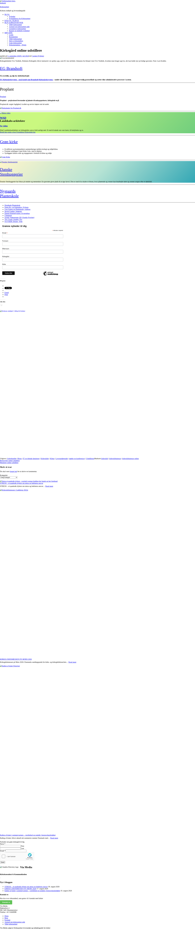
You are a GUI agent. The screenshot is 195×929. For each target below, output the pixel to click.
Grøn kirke (9, 141)
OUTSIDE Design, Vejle (13, 221)
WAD (3, 117)
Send (2, 862)
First (22, 846)
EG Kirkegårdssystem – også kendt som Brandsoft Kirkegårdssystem (26, 80)
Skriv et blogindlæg (16, 41)
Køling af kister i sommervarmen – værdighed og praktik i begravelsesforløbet (28, 835)
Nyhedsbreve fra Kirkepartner (19, 19)
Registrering (13, 37)
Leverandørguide (62, 459)
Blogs (19, 459)
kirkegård (104, 459)
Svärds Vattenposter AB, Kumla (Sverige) (19, 217)
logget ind (13, 471)
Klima (52, 459)
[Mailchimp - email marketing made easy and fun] (50, 275)
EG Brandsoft (11, 68)
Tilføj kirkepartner (15, 25)
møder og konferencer (77, 459)
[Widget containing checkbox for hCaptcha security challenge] (17, 856)
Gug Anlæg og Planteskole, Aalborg (17, 209)
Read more (49, 486)
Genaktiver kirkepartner (17, 29)
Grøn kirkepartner (15, 43)
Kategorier (4, 475)
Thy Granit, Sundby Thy (13, 219)
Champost (8, 215)
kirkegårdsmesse (115, 459)
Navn (2, 844)
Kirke (4, 264)
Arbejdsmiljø (11, 459)
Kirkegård (5, 256)
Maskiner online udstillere (9, 463)
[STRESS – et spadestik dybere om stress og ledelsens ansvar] (29, 481)
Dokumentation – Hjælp (17, 45)
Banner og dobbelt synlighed (19, 31)
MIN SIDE (9, 33)
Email (5, 233)
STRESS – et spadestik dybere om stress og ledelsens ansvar (21, 483)
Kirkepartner (4, 7)
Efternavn (5, 249)
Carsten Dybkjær (38, 56)
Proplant (3, 97)
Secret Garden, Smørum (13, 211)
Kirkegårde (45, 459)
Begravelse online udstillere (10, 461)
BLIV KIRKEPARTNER (14, 23)
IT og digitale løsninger (31, 459)
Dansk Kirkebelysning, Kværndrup (17, 213)
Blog (6, 918)
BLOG (7, 14)
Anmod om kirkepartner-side (19, 27)
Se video (4, 126)
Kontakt (7, 920)
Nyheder (12, 16)
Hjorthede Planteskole (12, 205)
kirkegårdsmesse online (130, 459)
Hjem (6, 916)
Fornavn (5, 241)
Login (11, 35)
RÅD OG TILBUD (12, 21)
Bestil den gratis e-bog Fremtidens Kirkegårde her (17, 132)
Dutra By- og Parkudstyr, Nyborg (16, 207)
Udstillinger (90, 459)
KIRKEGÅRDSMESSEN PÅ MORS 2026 (16, 659)
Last (22, 848)
